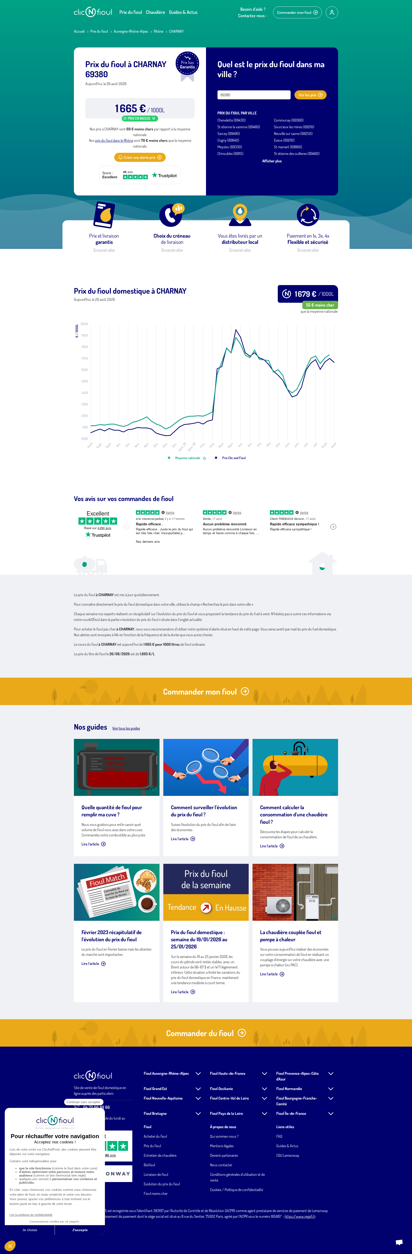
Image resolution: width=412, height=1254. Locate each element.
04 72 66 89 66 (96, 1107)
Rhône (158, 31)
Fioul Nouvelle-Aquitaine (163, 1098)
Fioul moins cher (156, 1193)
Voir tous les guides (126, 728)
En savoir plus (104, 249)
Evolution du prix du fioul (162, 1184)
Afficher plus (272, 161)
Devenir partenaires (224, 1155)
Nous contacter (221, 1164)
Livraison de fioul (156, 1174)
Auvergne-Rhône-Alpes (131, 31)
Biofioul (149, 1164)
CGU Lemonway (287, 1155)
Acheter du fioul (155, 1136)
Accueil (79, 31)
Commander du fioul (200, 1033)
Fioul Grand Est (155, 1088)
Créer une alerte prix (139, 157)
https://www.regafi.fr (300, 1216)
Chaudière (155, 12)
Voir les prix (307, 94)
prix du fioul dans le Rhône (114, 140)
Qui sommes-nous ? (224, 1136)
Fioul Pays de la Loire (226, 1113)
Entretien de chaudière (160, 1155)
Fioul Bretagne (155, 1113)
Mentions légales (222, 1145)
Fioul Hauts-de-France (227, 1073)
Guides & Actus (183, 12)
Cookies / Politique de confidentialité (236, 1189)
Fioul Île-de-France (291, 1113)
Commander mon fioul (294, 12)
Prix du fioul (130, 12)
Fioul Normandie (289, 1088)
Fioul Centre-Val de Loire (229, 1098)
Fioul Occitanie (221, 1088)
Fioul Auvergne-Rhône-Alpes (166, 1073)
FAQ (279, 1136)
